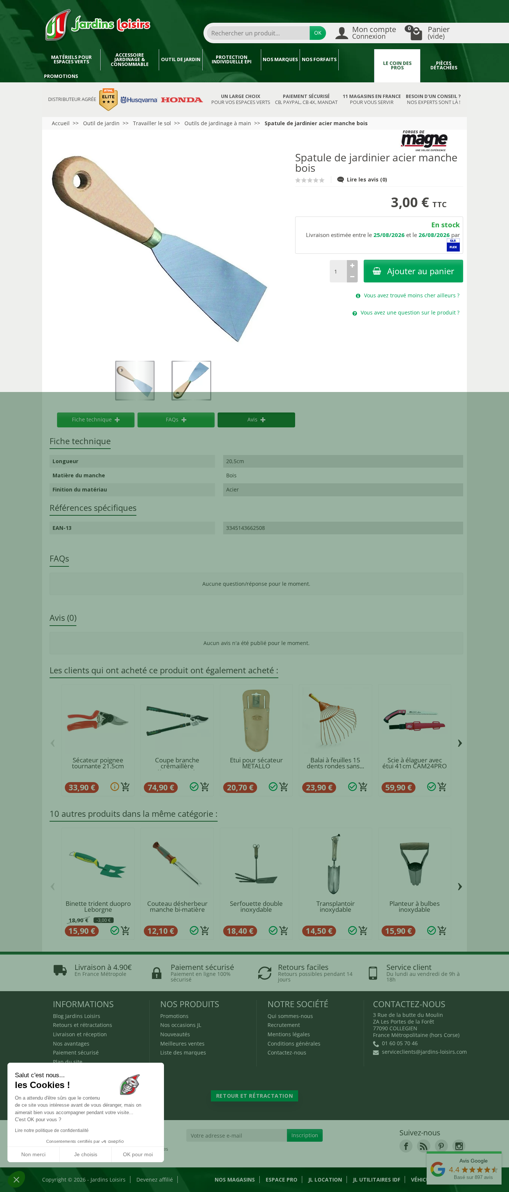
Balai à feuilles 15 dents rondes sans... (335, 763)
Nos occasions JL (180, 1024)
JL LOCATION (325, 1179)
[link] (405, 1146)
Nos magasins (235, 1179)
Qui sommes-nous (290, 1015)
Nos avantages (71, 1043)
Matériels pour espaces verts (71, 59)
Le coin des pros (397, 65)
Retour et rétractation (254, 1095)
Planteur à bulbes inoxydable (414, 906)
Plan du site (67, 1061)
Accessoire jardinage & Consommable (130, 59)
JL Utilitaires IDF (376, 1179)
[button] (16, 1179)
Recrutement (284, 1024)
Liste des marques (183, 1052)
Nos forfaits (319, 59)
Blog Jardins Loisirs (76, 1015)
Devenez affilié (154, 1179)
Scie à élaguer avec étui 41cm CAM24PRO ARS (414, 766)
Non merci (33, 1154)
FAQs (172, 419)
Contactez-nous (287, 1052)
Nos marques (280, 59)
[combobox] (258, 33)
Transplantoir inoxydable (335, 906)
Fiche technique (92, 419)
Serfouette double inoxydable (256, 906)
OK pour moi (138, 1154)
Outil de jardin (180, 59)
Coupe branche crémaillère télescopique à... (177, 766)
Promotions (61, 76)
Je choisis (85, 1154)
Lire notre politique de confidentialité (52, 1130)
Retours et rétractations (82, 1024)
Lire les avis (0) (367, 179)
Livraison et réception (80, 1034)
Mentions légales (289, 1034)
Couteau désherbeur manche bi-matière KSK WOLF (177, 909)
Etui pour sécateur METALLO (256, 763)
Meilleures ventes (182, 1043)
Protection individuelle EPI (232, 59)
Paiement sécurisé (76, 1052)
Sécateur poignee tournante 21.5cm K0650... (98, 766)
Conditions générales (294, 1043)
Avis (252, 419)
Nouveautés (175, 1034)
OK (318, 32)
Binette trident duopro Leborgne (98, 906)
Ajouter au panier (420, 271)
